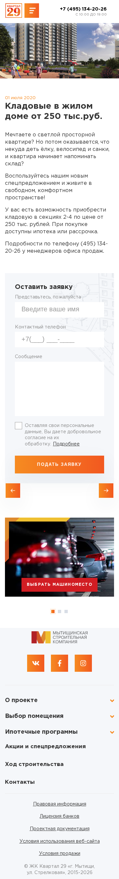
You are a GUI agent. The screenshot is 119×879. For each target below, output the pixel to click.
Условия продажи (59, 854)
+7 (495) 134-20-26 (83, 11)
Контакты (20, 782)
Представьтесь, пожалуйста (48, 297)
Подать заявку (59, 464)
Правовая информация (59, 804)
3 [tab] (66, 611)
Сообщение (28, 357)
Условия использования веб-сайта (60, 841)
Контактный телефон (40, 327)
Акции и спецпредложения (45, 746)
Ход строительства (34, 764)
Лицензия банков (59, 816)
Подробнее (66, 444)
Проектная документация (60, 829)
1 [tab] (53, 611)
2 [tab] (59, 611)
